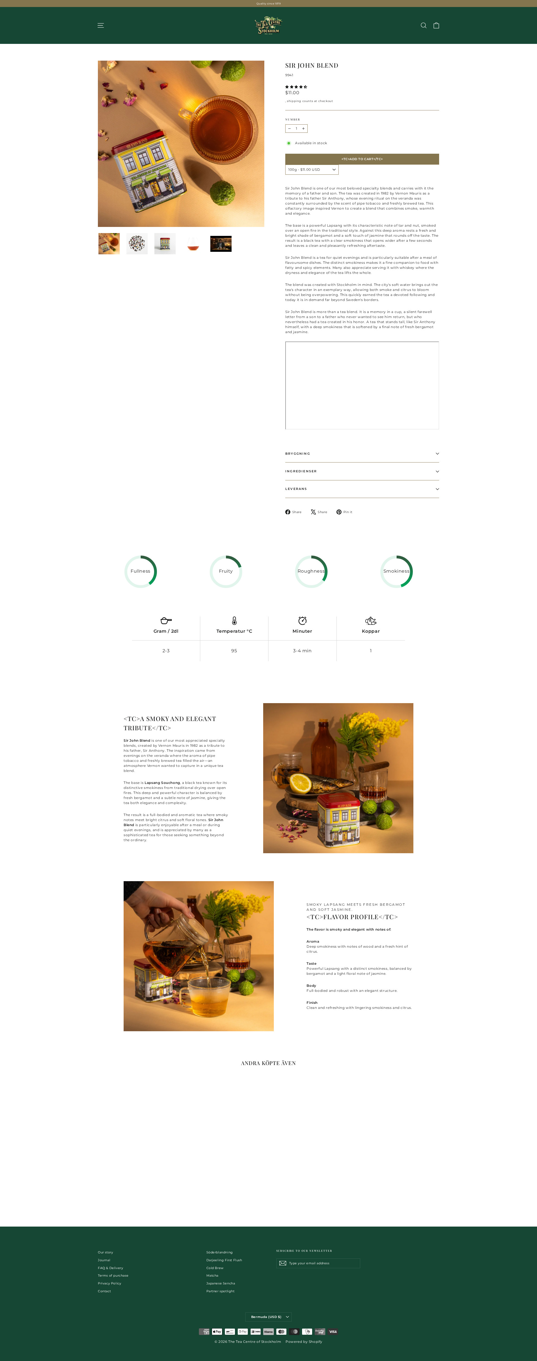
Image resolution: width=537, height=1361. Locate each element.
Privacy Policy (109, 1283)
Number (292, 119)
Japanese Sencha (220, 1283)
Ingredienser (301, 471)
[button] (296, 87)
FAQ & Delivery (110, 1268)
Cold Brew (215, 1268)
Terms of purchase (113, 1275)
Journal (104, 1260)
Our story (105, 1252)
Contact (104, 1291)
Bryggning (297, 454)
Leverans (296, 489)
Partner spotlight (220, 1291)
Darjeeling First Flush (224, 1260)
